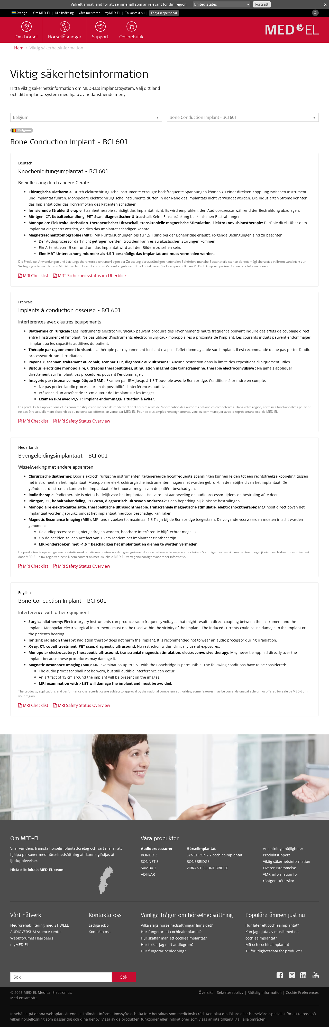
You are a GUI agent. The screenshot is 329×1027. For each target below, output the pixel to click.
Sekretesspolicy (230, 992)
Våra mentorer (89, 13)
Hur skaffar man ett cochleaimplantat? (174, 938)
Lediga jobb (99, 925)
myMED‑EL (112, 13)
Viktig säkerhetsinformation (286, 861)
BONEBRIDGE (198, 861)
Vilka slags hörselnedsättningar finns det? (177, 925)
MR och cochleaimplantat (267, 944)
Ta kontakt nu (134, 13)
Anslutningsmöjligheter (283, 848)
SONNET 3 (150, 861)
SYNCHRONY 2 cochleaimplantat (214, 855)
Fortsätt (261, 4)
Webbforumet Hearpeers (31, 938)
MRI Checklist (35, 275)
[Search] (315, 13)
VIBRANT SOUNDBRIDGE (207, 867)
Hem (18, 48)
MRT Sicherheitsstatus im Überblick (92, 275)
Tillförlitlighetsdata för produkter (273, 951)
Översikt (206, 992)
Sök (123, 977)
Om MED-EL (41, 13)
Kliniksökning (64, 13)
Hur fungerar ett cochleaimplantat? (171, 931)
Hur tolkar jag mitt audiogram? (167, 944)
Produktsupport (276, 855)
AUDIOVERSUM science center (36, 931)
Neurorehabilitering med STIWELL (39, 925)
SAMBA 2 (148, 867)
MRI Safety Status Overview (84, 421)
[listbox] (86, 117)
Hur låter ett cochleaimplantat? (272, 925)
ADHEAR (148, 874)
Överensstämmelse (279, 867)
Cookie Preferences (302, 992)
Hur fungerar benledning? (163, 951)
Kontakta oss (100, 931)
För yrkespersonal (164, 13)
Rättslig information (265, 992)
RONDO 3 (149, 855)
